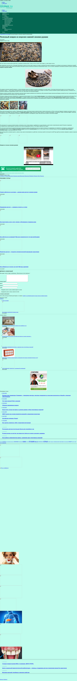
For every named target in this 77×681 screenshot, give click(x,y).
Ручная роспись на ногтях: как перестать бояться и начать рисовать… (17, 336)
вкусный (1, 441)
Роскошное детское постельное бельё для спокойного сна (14, 325)
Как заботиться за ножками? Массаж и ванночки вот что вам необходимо (20, 237)
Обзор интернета (8, 29)
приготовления (66, 441)
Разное (4, 28)
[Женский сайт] (6, 8)
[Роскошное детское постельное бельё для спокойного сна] (8, 324)
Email (1, 285)
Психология (7, 24)
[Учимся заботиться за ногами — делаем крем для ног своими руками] (11, 189)
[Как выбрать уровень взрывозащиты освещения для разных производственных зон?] (8, 356)
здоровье (16, 441)
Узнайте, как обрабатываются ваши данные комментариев (35, 295)
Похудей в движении (7, 25)
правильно (52, 441)
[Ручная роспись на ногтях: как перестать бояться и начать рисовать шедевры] (8, 335)
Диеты (6, 16)
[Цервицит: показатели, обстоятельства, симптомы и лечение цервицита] (11, 585)
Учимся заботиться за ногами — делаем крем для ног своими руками (18, 192)
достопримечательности (10, 441)
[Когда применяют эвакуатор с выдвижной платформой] (8, 367)
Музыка (6, 30)
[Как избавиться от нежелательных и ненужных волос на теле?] (9, 563)
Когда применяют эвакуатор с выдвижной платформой (13, 368)
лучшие (31, 441)
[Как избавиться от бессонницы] (11, 633)
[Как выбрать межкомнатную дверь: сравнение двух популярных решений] (8, 346)
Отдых (3, 27)
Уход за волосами (8, 20)
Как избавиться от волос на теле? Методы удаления (14, 266)
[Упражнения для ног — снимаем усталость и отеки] (11, 204)
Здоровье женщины (7, 19)
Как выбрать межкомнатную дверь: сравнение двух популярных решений (17, 347)
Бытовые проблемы (9, 18)
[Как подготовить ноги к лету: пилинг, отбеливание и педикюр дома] (11, 219)
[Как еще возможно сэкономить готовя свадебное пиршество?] (11, 574)
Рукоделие (5, 26)
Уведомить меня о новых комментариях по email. (11, 289)
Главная (1, 34)
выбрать (4, 441)
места (36, 441)
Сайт (1, 287)
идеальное (20, 441)
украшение (4, 442)
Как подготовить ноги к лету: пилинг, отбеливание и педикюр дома (18, 222)
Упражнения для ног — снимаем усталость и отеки (13, 207)
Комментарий (3, 281)
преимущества (56, 441)
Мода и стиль (5, 14)
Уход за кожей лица (9, 21)
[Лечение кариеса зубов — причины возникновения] (11, 658)
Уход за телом (7, 23)
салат (73, 441)
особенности (40, 441)
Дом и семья (5, 17)
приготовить (61, 441)
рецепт (70, 441)
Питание (4, 15)
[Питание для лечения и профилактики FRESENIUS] (10, 456)
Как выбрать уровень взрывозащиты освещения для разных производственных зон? (20, 357)
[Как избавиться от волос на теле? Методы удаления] (11, 264)
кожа (24, 441)
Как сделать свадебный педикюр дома (10, 312)
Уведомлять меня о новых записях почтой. (10, 291)
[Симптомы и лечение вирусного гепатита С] (11, 622)
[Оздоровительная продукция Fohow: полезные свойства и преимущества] (8, 610)
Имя (1, 283)
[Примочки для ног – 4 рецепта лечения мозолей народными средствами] (11, 249)
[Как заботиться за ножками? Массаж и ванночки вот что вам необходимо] (11, 234)
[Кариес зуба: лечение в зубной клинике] (10, 646)
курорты (27, 441)
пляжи (49, 441)
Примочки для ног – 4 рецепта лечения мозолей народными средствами (19, 251)
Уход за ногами (8, 22)
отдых (45, 441)
